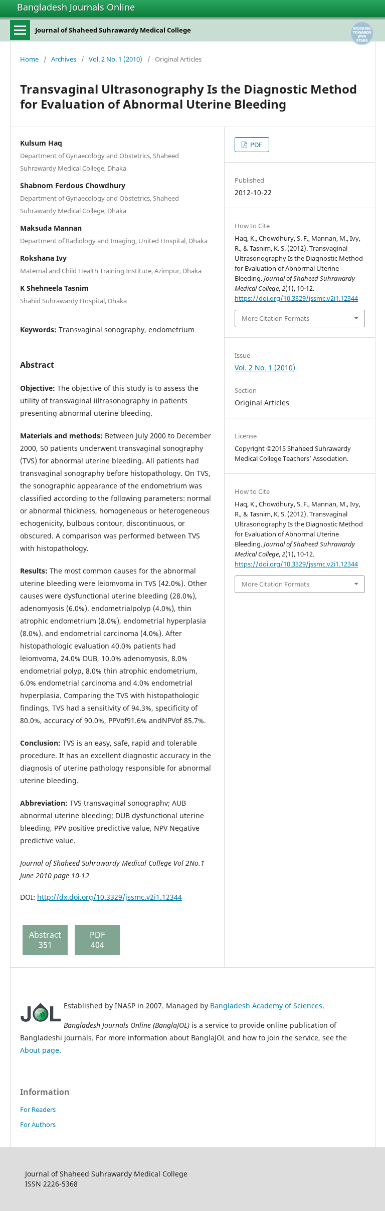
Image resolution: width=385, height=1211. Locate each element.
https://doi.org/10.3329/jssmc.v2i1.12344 (296, 298)
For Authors (38, 1124)
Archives (63, 59)
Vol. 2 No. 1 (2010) (115, 59)
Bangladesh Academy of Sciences (266, 1005)
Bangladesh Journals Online (76, 7)
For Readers (38, 1109)
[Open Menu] (20, 30)
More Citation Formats (275, 318)
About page (39, 1050)
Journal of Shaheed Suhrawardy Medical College (113, 30)
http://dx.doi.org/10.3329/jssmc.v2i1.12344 (109, 897)
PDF (255, 144)
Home (29, 59)
